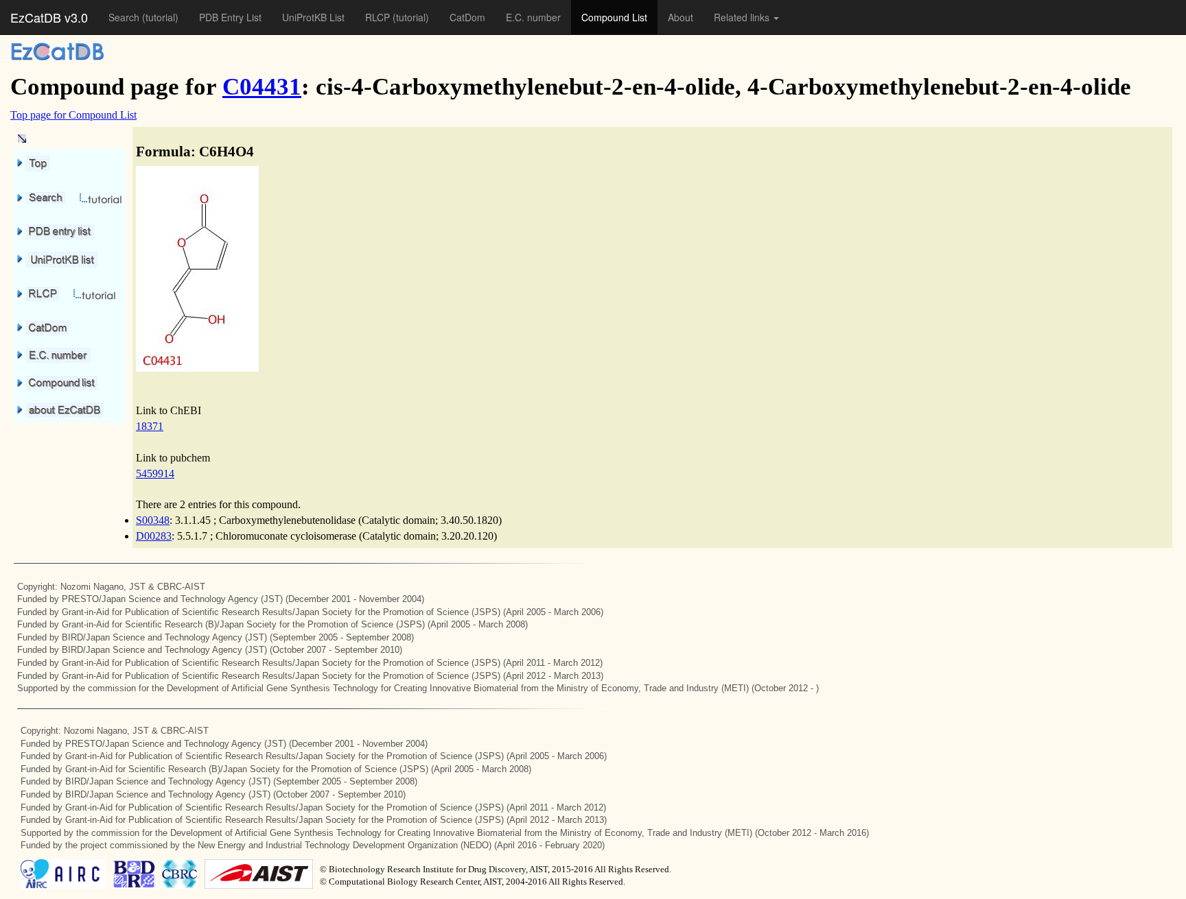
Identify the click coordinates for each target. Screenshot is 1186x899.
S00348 (153, 520)
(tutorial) (160, 17)
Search (125, 17)
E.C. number (533, 17)
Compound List (614, 17)
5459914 (155, 473)
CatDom (467, 17)
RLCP (379, 17)
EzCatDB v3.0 (49, 17)
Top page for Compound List (73, 115)
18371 (149, 426)
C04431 (261, 86)
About (680, 17)
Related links (743, 17)
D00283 (154, 536)
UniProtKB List (313, 17)
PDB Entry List (230, 17)
